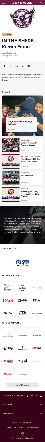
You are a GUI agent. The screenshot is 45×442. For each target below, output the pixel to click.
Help (14, 428)
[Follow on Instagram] (41, 396)
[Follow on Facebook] (32, 396)
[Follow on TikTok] (27, 396)
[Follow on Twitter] (37, 396)
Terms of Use (16, 422)
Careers (8, 428)
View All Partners (22, 385)
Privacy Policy (27, 422)
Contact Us (21, 428)
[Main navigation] (3, 2)
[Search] (41, 2)
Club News (7, 34)
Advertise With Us (33, 428)
